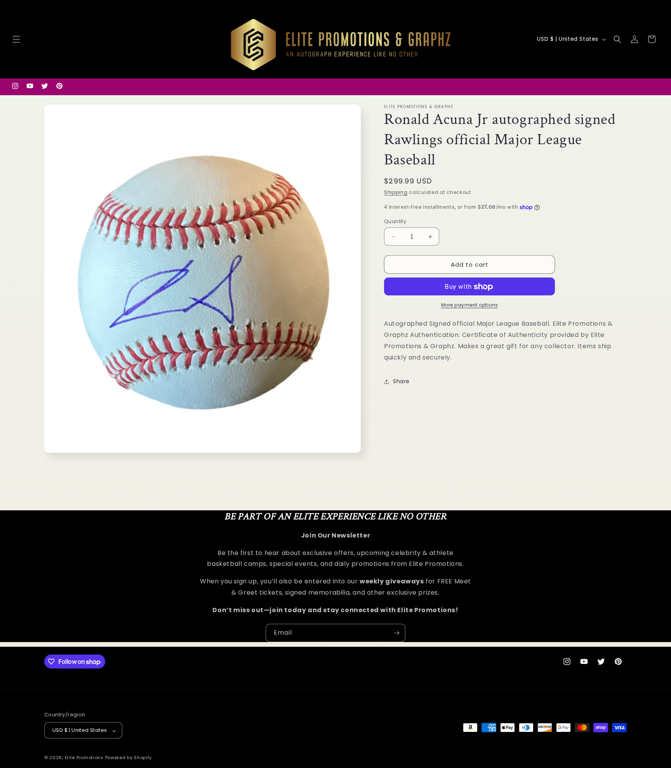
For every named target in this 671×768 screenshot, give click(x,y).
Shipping (396, 192)
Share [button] (401, 381)
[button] (16, 39)
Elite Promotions (84, 758)
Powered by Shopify (128, 758)
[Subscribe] (396, 633)
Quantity (395, 221)
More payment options (469, 305)
